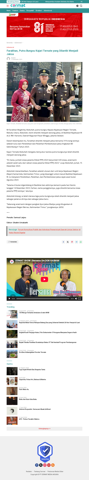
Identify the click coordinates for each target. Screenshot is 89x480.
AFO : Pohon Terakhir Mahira (29, 419)
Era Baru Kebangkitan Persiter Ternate (32, 352)
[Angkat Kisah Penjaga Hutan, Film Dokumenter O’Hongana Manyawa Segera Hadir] (12, 334)
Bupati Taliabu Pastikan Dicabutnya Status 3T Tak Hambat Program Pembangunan (47, 342)
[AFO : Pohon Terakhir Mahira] (12, 421)
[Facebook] (37, 465)
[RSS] (53, 465)
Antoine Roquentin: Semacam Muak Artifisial (35, 409)
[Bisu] (76, 298)
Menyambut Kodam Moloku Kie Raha (43, 2)
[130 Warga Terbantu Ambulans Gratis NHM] (12, 314)
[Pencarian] (81, 6)
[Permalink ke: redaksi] (8, 58)
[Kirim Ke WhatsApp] (80, 242)
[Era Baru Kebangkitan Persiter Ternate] (12, 354)
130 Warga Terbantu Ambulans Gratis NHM (34, 313)
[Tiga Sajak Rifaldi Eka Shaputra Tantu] (12, 371)
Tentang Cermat (39, 471)
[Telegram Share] (76, 242)
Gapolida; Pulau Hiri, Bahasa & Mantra (32, 379)
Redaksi (29, 471)
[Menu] (8, 6)
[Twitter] (41, 465)
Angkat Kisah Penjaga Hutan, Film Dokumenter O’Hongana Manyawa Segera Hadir (48, 332)
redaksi (13, 58)
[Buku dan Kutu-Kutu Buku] (12, 401)
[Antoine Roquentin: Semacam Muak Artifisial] (12, 411)
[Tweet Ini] (67, 242)
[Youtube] (49, 465)
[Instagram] (45, 465)
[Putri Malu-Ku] (12, 391)
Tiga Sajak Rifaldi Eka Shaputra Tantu (32, 369)
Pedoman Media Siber (55, 471)
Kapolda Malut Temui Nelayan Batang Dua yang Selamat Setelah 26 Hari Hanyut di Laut (49, 322)
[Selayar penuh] (79, 298)
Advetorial (10, 47)
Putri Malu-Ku (24, 389)
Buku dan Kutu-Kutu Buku (28, 399)
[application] (44, 279)
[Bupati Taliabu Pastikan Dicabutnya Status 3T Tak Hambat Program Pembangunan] (12, 344)
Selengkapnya (44, 428)
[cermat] (17, 6)
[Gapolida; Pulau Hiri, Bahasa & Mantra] (12, 381)
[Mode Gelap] (77, 6)
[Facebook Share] (63, 242)
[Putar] (9, 298)
